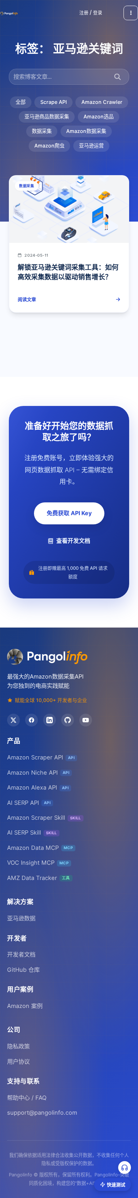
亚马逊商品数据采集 (46, 116)
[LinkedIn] (49, 720)
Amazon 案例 (24, 1005)
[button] (90, 13)
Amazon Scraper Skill (44, 817)
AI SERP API (29, 802)
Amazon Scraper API (41, 757)
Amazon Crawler (101, 102)
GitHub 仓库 (23, 969)
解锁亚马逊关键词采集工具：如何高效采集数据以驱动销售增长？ (68, 272)
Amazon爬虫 (49, 146)
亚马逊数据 (21, 918)
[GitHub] (67, 720)
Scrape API (53, 102)
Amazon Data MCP (40, 847)
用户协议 (18, 1061)
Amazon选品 (99, 116)
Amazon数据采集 (86, 131)
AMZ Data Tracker (38, 877)
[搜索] (117, 76)
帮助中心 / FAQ (26, 1097)
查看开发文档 (73, 540)
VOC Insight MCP (38, 862)
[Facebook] (31, 720)
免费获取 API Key (69, 513)
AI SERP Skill (32, 832)
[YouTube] (85, 720)
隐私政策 (18, 1046)
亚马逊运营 (91, 146)
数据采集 (42, 131)
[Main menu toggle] (130, 13)
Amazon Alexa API (38, 787)
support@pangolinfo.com (42, 1112)
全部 (20, 102)
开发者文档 (21, 954)
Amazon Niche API (38, 772)
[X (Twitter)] (13, 720)
